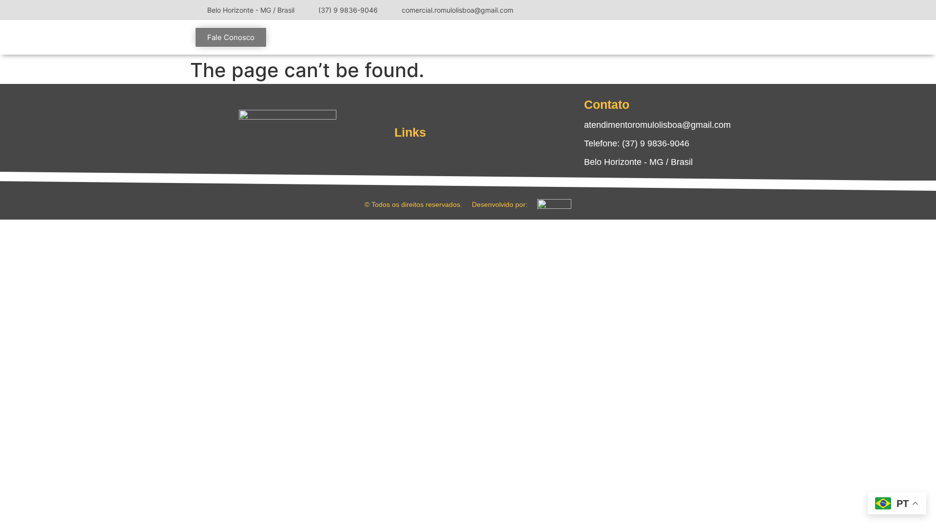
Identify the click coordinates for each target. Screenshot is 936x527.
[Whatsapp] (317, 148)
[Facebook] (707, 10)
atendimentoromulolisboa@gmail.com (657, 125)
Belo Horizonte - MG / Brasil (638, 162)
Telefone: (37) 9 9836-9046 (636, 143)
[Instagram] (692, 10)
